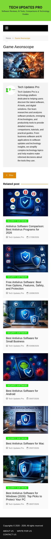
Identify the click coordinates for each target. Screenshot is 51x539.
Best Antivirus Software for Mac (25, 443)
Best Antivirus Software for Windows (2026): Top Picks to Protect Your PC (24, 496)
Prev (11, 175)
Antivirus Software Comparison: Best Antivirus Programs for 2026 (25, 229)
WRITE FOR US (24, 531)
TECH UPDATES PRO (25, 7)
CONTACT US (9, 534)
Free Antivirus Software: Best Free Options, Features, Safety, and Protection (25, 285)
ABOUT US (8, 531)
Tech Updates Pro (16, 237)
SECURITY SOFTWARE (17, 221)
